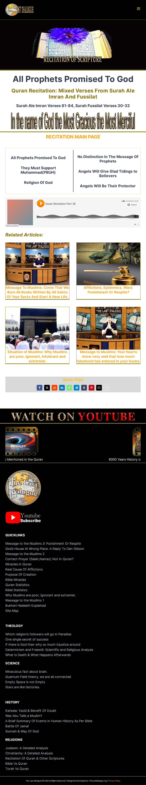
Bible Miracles (15, 580)
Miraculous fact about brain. (26, 671)
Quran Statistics (17, 585)
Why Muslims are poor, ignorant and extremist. (40, 595)
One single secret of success (26, 639)
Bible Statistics (16, 590)
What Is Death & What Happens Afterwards (38, 655)
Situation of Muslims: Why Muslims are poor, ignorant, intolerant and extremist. (37, 356)
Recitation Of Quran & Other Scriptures (34, 758)
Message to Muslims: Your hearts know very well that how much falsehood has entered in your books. (108, 356)
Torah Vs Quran (17, 769)
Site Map (12, 611)
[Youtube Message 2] (73, 414)
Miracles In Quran (18, 564)
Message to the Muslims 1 (24, 600)
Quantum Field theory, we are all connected (38, 677)
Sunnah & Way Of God (22, 731)
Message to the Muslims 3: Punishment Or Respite (43, 543)
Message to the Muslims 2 (25, 554)
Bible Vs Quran (16, 763)
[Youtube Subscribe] (23, 513)
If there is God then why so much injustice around (42, 644)
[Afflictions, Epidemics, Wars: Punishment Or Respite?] (108, 245)
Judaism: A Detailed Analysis (26, 748)
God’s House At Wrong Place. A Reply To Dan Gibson (44, 549)
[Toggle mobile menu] (139, 9)
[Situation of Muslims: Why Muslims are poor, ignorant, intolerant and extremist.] (37, 309)
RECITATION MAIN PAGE (73, 137)
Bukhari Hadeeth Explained (25, 605)
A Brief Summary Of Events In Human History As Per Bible (48, 721)
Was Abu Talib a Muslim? (24, 716)
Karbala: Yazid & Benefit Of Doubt (30, 710)
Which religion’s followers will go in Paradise (38, 634)
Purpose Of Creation (20, 574)
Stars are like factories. (22, 687)
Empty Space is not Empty (25, 682)
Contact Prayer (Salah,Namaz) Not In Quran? (39, 559)
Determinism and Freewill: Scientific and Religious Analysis (49, 650)
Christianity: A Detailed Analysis (29, 753)
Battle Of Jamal (17, 726)
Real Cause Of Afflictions (24, 569)
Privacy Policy (114, 781)
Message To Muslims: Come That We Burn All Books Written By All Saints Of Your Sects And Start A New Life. (37, 292)
